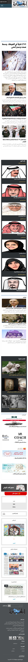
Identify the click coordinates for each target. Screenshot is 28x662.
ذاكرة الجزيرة (14, 582)
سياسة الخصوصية (21, 656)
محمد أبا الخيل (23, 218)
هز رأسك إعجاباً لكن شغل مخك (20, 197)
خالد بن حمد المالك (22, 163)
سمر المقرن (23, 237)
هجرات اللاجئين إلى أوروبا (21, 290)
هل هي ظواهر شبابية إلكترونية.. (20, 271)
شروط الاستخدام (21, 655)
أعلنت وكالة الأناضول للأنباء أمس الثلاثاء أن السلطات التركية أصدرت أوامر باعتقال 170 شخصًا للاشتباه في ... (14, 145)
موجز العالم (23, 339)
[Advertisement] (14, 24)
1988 (6, 585)
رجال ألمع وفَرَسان (22, 216)
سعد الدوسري (23, 200)
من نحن (22, 619)
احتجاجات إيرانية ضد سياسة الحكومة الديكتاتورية (14, 118)
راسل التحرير (15, 513)
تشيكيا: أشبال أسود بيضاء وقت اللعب (17, 375)
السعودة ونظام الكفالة (21, 234)
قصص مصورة (22, 358)
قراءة (14, 501)
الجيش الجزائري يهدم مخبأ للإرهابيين (17, 323)
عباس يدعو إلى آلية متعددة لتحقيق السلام (16, 97)
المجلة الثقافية (15, 643)
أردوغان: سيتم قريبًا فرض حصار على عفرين (16, 308)
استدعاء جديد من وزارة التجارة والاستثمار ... (17, 426)
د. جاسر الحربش (22, 181)
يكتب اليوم (22, 161)
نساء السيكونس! (22, 253)
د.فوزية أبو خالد (23, 255)
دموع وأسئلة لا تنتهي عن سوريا (20, 179)
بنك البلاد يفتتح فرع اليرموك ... (20, 458)
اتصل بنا (22, 646)
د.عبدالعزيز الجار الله (22, 274)
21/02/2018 (4, 1)
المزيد (14, 543)
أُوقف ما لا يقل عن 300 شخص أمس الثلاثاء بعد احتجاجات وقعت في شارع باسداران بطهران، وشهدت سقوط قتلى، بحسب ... (14, 122)
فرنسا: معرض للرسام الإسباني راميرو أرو (16, 392)
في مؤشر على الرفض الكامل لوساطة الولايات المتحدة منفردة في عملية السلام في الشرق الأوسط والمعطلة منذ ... (14, 101)
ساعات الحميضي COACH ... (20, 442)
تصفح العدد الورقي (14, 549)
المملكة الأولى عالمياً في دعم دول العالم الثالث (16, 596)
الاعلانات (24, 415)
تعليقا (14, 504)
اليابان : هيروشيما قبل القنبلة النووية (17, 408)
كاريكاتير (14, 520)
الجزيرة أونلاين (22, 643)
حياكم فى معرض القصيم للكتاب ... (19, 473)
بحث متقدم (5, 605)
